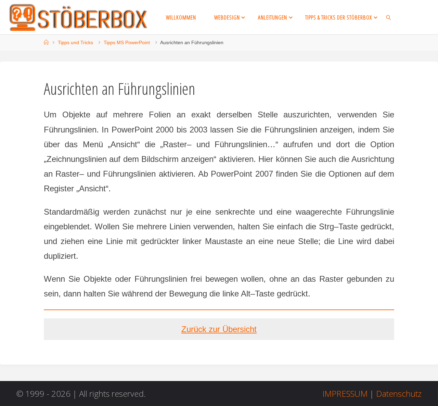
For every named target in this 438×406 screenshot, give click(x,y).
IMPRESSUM (345, 393)
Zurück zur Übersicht (219, 329)
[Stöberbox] (79, 17)
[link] (388, 17)
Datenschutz (399, 393)
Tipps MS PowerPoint (127, 42)
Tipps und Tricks (75, 42)
